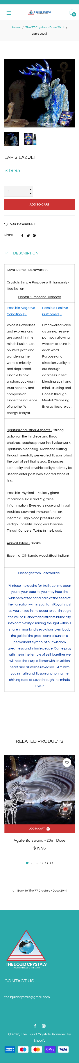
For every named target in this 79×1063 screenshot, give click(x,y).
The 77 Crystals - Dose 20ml (44, 27)
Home (16, 27)
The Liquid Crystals (36, 1034)
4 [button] (42, 863)
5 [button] (46, 863)
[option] (39, 810)
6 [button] (51, 863)
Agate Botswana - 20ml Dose (39, 840)
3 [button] (37, 863)
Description (25, 253)
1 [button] (27, 863)
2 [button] (32, 863)
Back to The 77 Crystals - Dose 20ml (42, 890)
